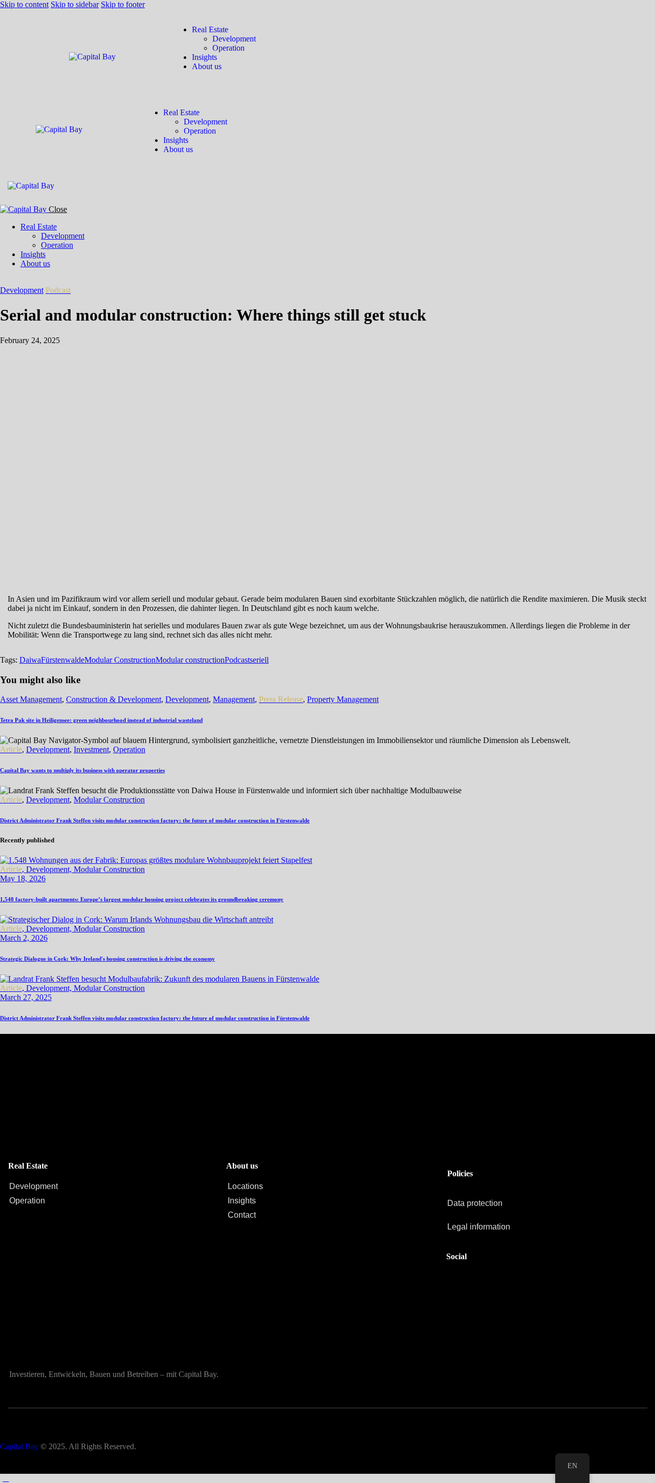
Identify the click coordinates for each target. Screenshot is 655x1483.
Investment (91, 749)
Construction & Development (113, 699)
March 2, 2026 (24, 938)
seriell (259, 659)
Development (21, 290)
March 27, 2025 (26, 997)
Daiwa (30, 659)
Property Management (343, 699)
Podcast (237, 659)
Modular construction (190, 659)
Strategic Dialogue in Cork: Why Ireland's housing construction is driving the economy (107, 959)
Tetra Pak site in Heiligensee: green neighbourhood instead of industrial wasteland (101, 720)
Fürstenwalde (62, 659)
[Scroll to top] (5, 1478)
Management (234, 699)
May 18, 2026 (23, 878)
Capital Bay (19, 1446)
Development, (50, 869)
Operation (129, 749)
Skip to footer (123, 4)
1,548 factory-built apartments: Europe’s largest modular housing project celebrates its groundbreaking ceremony (141, 899)
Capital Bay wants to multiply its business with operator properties (82, 770)
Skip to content (24, 4)
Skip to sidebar (75, 4)
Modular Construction (120, 659)
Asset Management (31, 699)
